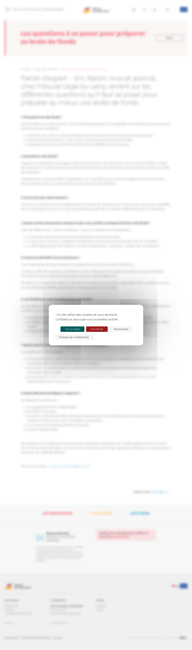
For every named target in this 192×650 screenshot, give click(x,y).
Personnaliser (121, 329)
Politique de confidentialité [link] (74, 337)
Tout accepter (72, 329)
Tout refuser (97, 329)
